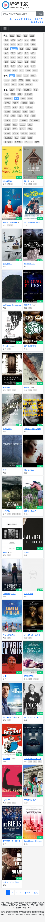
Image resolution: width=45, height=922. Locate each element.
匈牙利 (7, 133)
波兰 (16, 137)
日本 (6, 94)
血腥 (13, 57)
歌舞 (33, 40)
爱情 (26, 44)
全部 (12, 35)
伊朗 (32, 111)
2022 (14, 80)
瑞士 (20, 115)
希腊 (30, 129)
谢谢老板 (6, 758)
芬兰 (33, 115)
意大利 (24, 102)
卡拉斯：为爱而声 (10, 222)
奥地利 (22, 129)
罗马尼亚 (28, 142)
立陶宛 (29, 107)
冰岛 (30, 124)
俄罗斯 (7, 102)
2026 (19, 75)
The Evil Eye (29, 470)
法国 (16, 98)
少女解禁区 (29, 18)
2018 (7, 84)
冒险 (35, 48)
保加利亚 (8, 137)
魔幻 (6, 53)
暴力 (33, 57)
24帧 (5, 552)
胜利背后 (27, 552)
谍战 (20, 61)
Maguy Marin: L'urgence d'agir (30, 264)
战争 (33, 53)
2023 (7, 80)
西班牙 (7, 107)
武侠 (28, 70)
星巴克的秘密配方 (31, 346)
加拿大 (15, 102)
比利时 (7, 111)
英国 (30, 98)
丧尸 (13, 53)
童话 (26, 57)
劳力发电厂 (7, 263)
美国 (35, 89)
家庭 (20, 66)
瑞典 (25, 111)
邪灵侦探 (6, 387)
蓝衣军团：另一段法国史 (11, 842)
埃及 (30, 137)
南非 (23, 137)
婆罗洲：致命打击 (31, 511)
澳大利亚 (16, 111)
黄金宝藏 (18, 18)
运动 (26, 66)
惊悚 (33, 44)
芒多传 (26, 387)
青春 (21, 48)
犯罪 (6, 44)
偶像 (13, 44)
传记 (18, 35)
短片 (21, 70)
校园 (14, 70)
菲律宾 (7, 124)
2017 (14, 84)
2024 (33, 75)
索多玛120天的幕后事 (32, 758)
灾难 (13, 61)
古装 (6, 61)
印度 (20, 94)
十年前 (29, 84)
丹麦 (6, 115)
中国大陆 (27, 89)
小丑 (12, 18)
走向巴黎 (6, 511)
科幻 (28, 48)
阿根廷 (32, 133)
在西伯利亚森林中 (10, 717)
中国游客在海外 (30, 800)
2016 (21, 84)
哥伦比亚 (8, 142)
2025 (26, 75)
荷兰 (13, 115)
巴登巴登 (6, 800)
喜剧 (25, 35)
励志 (20, 40)
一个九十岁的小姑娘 (11, 882)
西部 (20, 57)
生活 (26, 61)
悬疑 (20, 44)
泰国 (23, 98)
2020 (28, 80)
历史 (33, 66)
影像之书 (27, 305)
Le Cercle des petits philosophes (32, 223)
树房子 (26, 181)
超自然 (7, 70)
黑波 (4, 470)
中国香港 (28, 94)
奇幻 (26, 53)
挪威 (26, 115)
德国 (32, 102)
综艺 (6, 48)
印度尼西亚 (34, 120)
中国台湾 (8, 98)
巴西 (14, 120)
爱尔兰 (15, 133)
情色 (6, 57)
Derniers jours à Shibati (9, 594)
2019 (35, 80)
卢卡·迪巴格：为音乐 (32, 635)
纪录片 (13, 48)
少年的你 (38, 18)
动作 (20, 53)
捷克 (14, 129)
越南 (14, 124)
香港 (21, 107)
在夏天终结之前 (9, 635)
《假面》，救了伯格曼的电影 (32, 429)
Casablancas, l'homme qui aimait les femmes (33, 842)
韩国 (13, 94)
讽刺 (33, 61)
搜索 (40, 13)
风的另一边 (7, 346)
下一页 (27, 892)
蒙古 (37, 142)
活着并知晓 (7, 181)
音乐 (35, 70)
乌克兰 (22, 124)
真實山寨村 (7, 428)
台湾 (14, 107)
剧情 (32, 35)
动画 (26, 40)
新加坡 (24, 133)
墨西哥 (7, 120)
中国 (18, 89)
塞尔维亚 (18, 142)
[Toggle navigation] (5, 28)
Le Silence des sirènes (12, 305)
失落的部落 (28, 593)
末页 (36, 892)
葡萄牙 (7, 129)
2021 (21, 80)
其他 (6, 66)
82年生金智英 (37, 21)
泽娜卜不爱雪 (29, 676)
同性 (13, 66)
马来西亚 (23, 120)
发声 (4, 676)
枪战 (6, 40)
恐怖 (13, 40)
